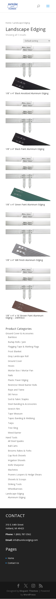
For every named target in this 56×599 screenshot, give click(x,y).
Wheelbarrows (15, 488)
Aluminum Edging (16, 497)
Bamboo (12, 337)
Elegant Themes (29, 590)
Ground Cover (15, 361)
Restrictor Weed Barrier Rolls (22, 384)
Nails (10, 375)
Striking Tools (15, 484)
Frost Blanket (14, 351)
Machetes (13, 469)
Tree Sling (13, 427)
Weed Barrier (14, 432)
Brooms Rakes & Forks (19, 450)
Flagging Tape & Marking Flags (23, 346)
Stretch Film (14, 408)
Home (8, 22)
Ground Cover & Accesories (19, 333)
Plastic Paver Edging (18, 380)
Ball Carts (13, 445)
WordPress (29, 594)
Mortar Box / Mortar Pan (20, 370)
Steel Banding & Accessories (22, 403)
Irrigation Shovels (16, 460)
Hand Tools (11, 437)
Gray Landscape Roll (18, 356)
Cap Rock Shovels (17, 455)
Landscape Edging (15, 493)
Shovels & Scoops (17, 479)
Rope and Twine (16, 389)
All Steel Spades (16, 441)
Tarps (11, 423)
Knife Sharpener (16, 464)
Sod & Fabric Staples (18, 399)
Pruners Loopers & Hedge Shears (25, 474)
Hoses (11, 365)
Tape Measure (15, 413)
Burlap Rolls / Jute (17, 341)
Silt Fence (13, 394)
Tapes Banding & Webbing (21, 418)
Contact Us (13, 562)
